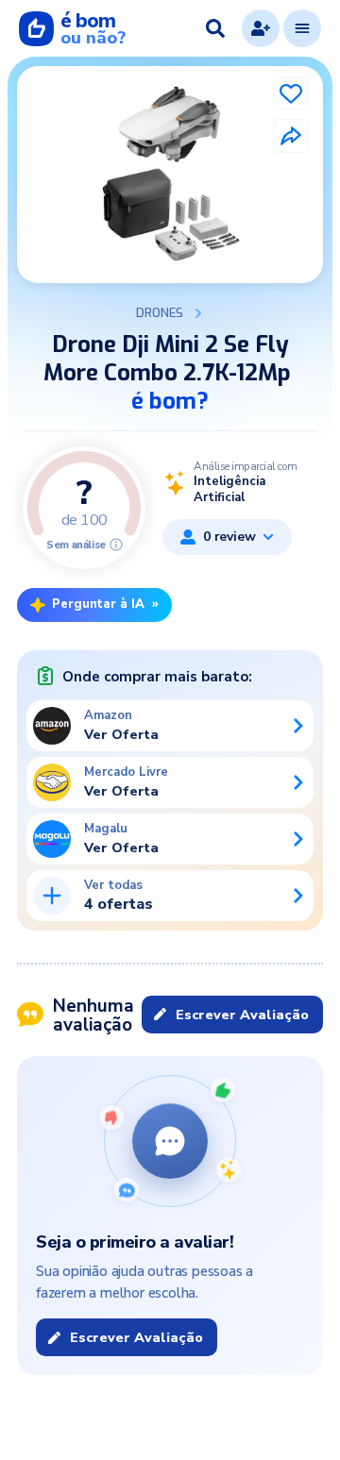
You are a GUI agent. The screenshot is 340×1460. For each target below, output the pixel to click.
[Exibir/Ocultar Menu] (302, 28)
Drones (159, 313)
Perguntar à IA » (105, 604)
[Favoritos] (291, 93)
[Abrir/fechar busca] (215, 28)
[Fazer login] (261, 28)
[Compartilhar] (291, 136)
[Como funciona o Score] (116, 544)
